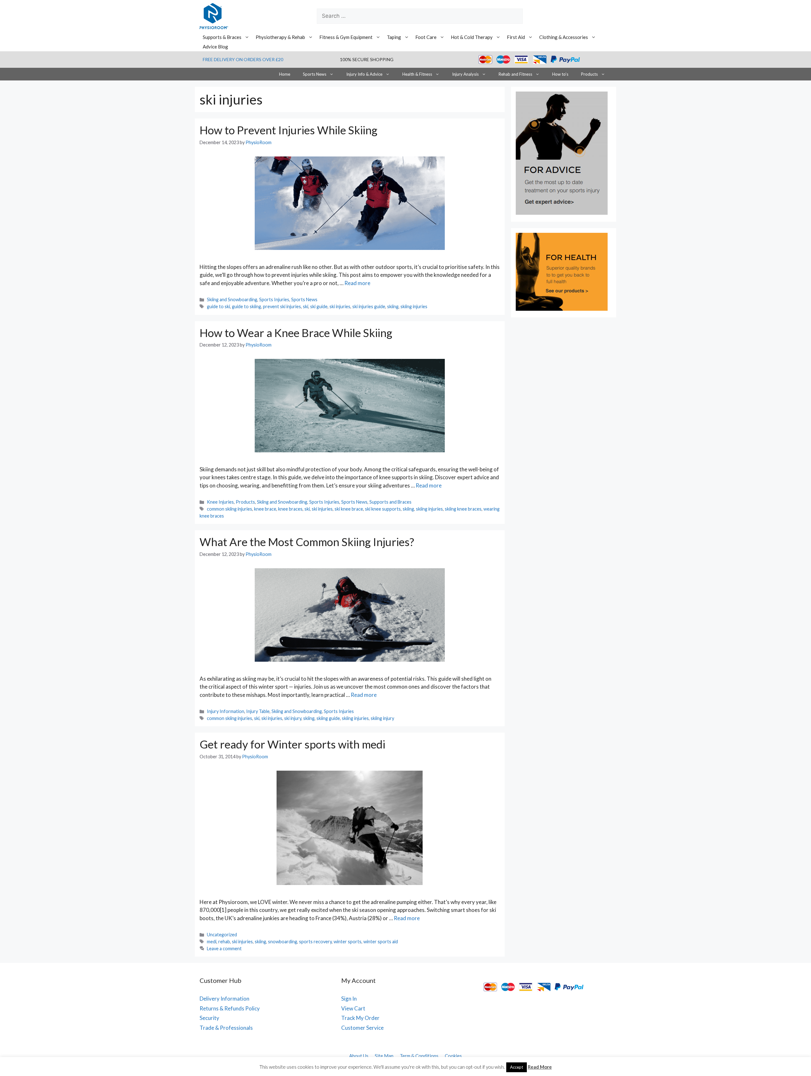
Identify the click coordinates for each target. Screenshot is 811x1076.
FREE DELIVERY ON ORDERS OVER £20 (243, 59)
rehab (224, 941)
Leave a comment (224, 948)
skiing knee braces (463, 509)
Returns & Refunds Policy (230, 1008)
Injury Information (225, 711)
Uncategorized (222, 934)
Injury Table (258, 711)
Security (209, 1018)
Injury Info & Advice (364, 74)
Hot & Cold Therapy (472, 37)
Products (589, 74)
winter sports (347, 941)
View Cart (353, 1008)
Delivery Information (224, 998)
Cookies (453, 1056)
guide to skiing (246, 306)
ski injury (292, 718)
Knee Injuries (220, 502)
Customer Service (362, 1027)
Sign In (349, 998)
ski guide (319, 306)
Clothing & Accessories (563, 37)
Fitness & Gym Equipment (346, 37)
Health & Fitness (417, 74)
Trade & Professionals (226, 1027)
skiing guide (328, 718)
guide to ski (218, 306)
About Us (358, 1056)
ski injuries (339, 306)
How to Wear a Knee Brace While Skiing (296, 332)
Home (284, 74)
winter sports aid (380, 941)
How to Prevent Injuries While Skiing (288, 130)
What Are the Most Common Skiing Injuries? (307, 541)
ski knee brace (349, 509)
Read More (540, 1067)
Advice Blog (215, 46)
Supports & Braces (222, 37)
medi (211, 941)
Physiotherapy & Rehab (280, 37)
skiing (393, 306)
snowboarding (282, 941)
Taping (394, 37)
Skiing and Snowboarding (232, 299)
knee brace (265, 509)
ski (305, 306)
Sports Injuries (274, 299)
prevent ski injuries (282, 306)
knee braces (290, 509)
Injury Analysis (465, 74)
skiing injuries (413, 306)
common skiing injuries (229, 509)
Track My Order (360, 1018)
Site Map (384, 1056)
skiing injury (382, 718)
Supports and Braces (390, 502)
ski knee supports (383, 509)
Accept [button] (516, 1067)
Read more (357, 283)
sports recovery (315, 941)
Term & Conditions (419, 1056)
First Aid (516, 37)
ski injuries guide (368, 306)
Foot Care (426, 37)
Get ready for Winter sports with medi (292, 744)
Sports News (314, 74)
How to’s (560, 74)
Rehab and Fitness (515, 74)
